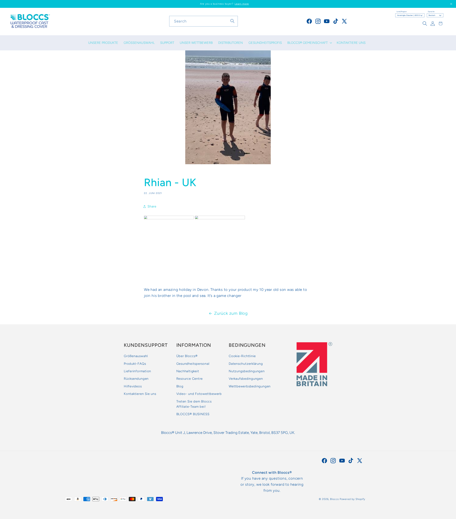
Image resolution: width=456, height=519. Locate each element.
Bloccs (334, 499)
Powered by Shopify (352, 499)
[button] (309, 43)
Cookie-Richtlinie (242, 356)
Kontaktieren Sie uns (140, 394)
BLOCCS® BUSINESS (192, 414)
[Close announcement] (451, 4)
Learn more (242, 3)
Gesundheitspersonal (192, 363)
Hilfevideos (133, 386)
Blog (179, 386)
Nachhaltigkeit (187, 371)
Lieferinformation (137, 371)
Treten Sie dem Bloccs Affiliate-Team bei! (194, 403)
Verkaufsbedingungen (246, 379)
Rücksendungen (136, 379)
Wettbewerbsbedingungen (250, 386)
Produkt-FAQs (135, 363)
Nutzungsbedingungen (247, 371)
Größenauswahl (136, 356)
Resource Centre (189, 379)
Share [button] (151, 206)
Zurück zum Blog (231, 313)
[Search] (232, 21)
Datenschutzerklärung (246, 363)
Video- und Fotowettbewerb (199, 394)
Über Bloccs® (187, 356)
